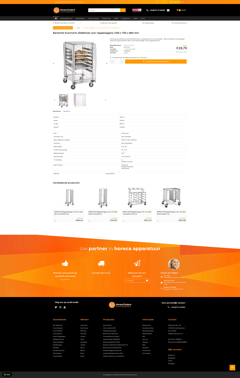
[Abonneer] (147, 281)
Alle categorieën (58, 325)
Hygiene (116, 18)
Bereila (83, 350)
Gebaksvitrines (57, 353)
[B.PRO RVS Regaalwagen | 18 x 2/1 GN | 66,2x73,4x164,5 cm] (69, 198)
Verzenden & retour (148, 328)
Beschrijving (56, 111)
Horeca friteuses (58, 331)
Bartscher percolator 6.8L (110, 333)
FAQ (143, 336)
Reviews (66, 111)
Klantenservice (146, 325)
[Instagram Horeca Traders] (60, 307)
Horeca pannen (57, 333)
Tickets (170, 361)
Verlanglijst (171, 363)
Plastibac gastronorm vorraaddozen (113, 356)
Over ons (145, 339)
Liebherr (83, 345)
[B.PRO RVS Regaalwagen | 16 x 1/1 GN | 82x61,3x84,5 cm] (171, 198)
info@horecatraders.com (175, 333)
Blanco (83, 353)
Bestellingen (171, 358)
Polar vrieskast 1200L (109, 328)
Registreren (171, 355)
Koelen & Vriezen (93, 18)
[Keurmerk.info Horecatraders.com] (137, 10)
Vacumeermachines (58, 350)
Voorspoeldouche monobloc (111, 336)
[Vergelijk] (157, 2)
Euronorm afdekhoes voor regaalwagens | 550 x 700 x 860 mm (102, 28)
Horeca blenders (58, 328)
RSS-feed (128, 374)
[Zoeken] (123, 10)
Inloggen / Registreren (178, 2)
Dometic (83, 336)
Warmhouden (106, 18)
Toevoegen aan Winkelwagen (157, 61)
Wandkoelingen (57, 345)
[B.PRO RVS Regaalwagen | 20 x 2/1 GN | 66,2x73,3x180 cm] (103, 198)
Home (56, 18)
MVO (143, 345)
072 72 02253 (172, 331)
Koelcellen (56, 347)
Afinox (82, 347)
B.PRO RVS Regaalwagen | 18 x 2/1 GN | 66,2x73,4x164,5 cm (68, 213)
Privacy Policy (146, 350)
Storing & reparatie (147, 331)
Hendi (82, 339)
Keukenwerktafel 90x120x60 (111, 342)
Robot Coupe (84, 328)
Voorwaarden (146, 353)
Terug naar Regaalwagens (63, 28)
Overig (135, 18)
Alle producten (107, 325)
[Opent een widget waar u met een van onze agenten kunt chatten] (7, 374)
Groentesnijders (57, 356)
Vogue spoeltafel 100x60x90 (111, 339)
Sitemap (134, 374)
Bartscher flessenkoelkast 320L (112, 347)
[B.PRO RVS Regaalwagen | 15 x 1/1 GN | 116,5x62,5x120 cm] (137, 198)
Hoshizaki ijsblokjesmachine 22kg (113, 353)
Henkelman (84, 342)
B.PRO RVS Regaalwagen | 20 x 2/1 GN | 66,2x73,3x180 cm (103, 213)
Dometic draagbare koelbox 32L (112, 350)
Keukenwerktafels (58, 342)
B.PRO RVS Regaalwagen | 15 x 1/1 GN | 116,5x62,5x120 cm (137, 213)
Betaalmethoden (147, 333)
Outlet (143, 18)
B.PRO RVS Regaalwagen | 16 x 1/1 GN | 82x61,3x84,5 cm (171, 213)
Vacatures (145, 342)
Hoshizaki (83, 333)
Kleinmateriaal (80, 18)
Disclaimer (145, 347)
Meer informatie (65, 279)
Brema (82, 356)
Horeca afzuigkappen (59, 336)
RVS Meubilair (125, 18)
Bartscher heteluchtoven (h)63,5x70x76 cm (115, 345)
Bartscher (127, 47)
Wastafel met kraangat (109, 331)
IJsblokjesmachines (58, 339)
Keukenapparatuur (66, 18)
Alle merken (84, 325)
